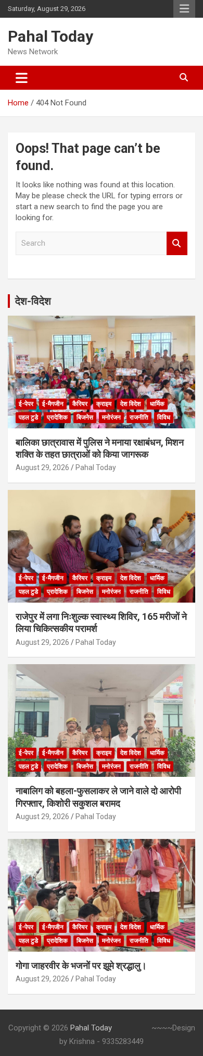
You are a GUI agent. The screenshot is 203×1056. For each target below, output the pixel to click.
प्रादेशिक (57, 417)
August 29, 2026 (42, 467)
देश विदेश (130, 403)
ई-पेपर (26, 403)
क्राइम (103, 403)
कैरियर (79, 403)
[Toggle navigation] (21, 78)
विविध (163, 417)
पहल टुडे (28, 417)
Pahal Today (50, 36)
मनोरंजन (111, 417)
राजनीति (139, 417)
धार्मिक (157, 403)
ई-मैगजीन (53, 403)
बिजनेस (85, 417)
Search (177, 243)
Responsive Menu (184, 9)
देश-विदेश (33, 301)
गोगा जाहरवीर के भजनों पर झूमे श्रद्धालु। (81, 965)
